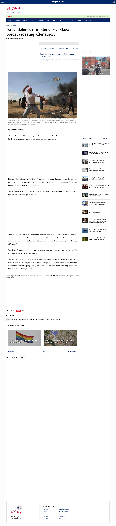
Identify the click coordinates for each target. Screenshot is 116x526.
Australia (17, 20)
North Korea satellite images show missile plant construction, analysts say (59, 341)
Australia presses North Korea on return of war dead (59, 59)
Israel (54, 20)
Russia (61, 20)
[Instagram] (91, 16)
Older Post (72, 351)
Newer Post (13, 351)
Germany (40, 20)
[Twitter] (100, 16)
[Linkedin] (94, 16)
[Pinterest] (97, 16)
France (32, 20)
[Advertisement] (77, 9)
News (14, 25)
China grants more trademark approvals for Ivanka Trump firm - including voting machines (98, 221)
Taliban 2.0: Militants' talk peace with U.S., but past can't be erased (58, 49)
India (47, 20)
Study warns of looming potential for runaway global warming (56, 55)
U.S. (73, 20)
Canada (25, 20)
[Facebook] (84, 16)
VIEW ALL (106, 138)
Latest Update (87, 138)
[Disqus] (42, 382)
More (79, 20)
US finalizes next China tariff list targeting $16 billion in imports (96, 67)
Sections (88, 20)
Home (9, 20)
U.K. (67, 20)
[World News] (13, 12)
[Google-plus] (88, 16)
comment (62, 276)
